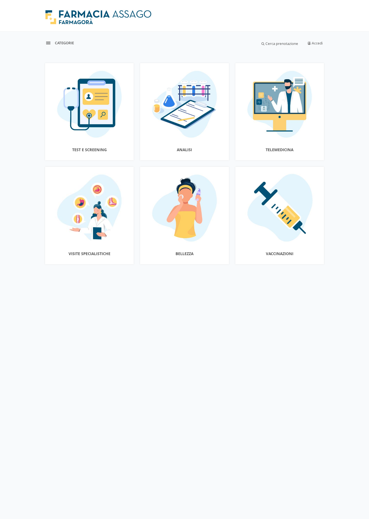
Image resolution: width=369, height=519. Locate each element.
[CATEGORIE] (48, 43)
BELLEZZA (184, 253)
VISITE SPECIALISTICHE (89, 253)
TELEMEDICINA (279, 150)
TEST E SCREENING (89, 150)
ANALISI (184, 150)
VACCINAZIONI (279, 253)
